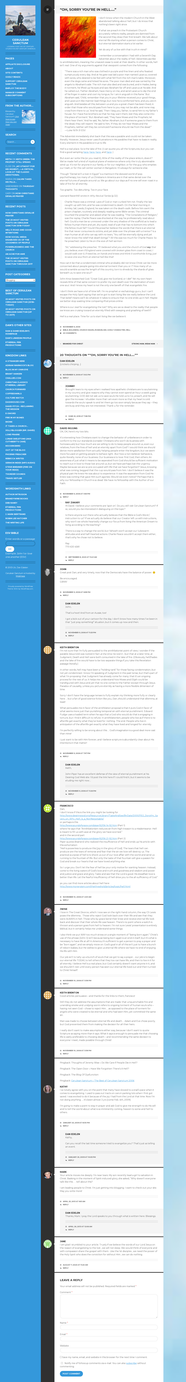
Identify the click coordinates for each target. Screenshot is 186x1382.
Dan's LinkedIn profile (18, 338)
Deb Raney (11, 503)
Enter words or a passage (20, 539)
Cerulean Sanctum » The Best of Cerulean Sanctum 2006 (102, 1080)
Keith (8, 159)
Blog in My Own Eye (16, 369)
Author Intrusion (16, 494)
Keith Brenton (69, 647)
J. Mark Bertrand (15, 514)
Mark (63, 1172)
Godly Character (116, 330)
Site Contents (13, 72)
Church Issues (87, 330)
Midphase (20, 576)
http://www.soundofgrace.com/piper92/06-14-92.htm (88, 825)
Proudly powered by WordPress (20, 586)
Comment (66, 1292)
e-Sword (10, 413)
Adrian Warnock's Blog (19, 365)
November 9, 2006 (71, 327)
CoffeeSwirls (13, 393)
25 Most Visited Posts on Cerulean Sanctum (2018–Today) (20, 302)
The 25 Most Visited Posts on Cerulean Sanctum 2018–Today (17, 223)
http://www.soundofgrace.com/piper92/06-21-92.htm (88, 838)
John (63, 569)
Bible (65, 330)
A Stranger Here (15, 361)
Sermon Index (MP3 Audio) (20, 463)
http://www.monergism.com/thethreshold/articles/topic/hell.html (95, 886)
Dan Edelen (67, 361)
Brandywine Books (16, 498)
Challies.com (13, 378)
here (86, 152)
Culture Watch (14, 398)
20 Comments (69, 333)
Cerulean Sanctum (20, 41)
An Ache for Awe (15, 254)
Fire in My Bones (14, 417)
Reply (65, 378)
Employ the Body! (15, 88)
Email (63, 1334)
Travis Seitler (13, 478)
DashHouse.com (14, 402)
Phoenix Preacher (15, 454)
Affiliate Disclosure (17, 64)
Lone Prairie (12, 434)
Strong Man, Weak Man (143, 344)
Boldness (74, 330)
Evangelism (100, 330)
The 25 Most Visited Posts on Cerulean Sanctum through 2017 (19, 261)
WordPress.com (27, 589)
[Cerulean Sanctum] (20, 20)
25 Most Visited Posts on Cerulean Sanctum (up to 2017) (20, 312)
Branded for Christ (73, 344)
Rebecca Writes (14, 458)
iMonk (8, 422)
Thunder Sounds (15, 474)
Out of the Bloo (15, 450)
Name (64, 1323)
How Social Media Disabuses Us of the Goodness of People (17, 240)
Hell (128, 330)
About (9, 68)
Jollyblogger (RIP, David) (20, 430)
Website (64, 1345)
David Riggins (68, 428)
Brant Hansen (13, 374)
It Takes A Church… (16, 426)
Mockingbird (12, 446)
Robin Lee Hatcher (16, 518)
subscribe (131, 1363)
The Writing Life (14, 522)
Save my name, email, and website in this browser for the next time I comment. (104, 1357)
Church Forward (15, 389)
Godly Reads (12, 77)
